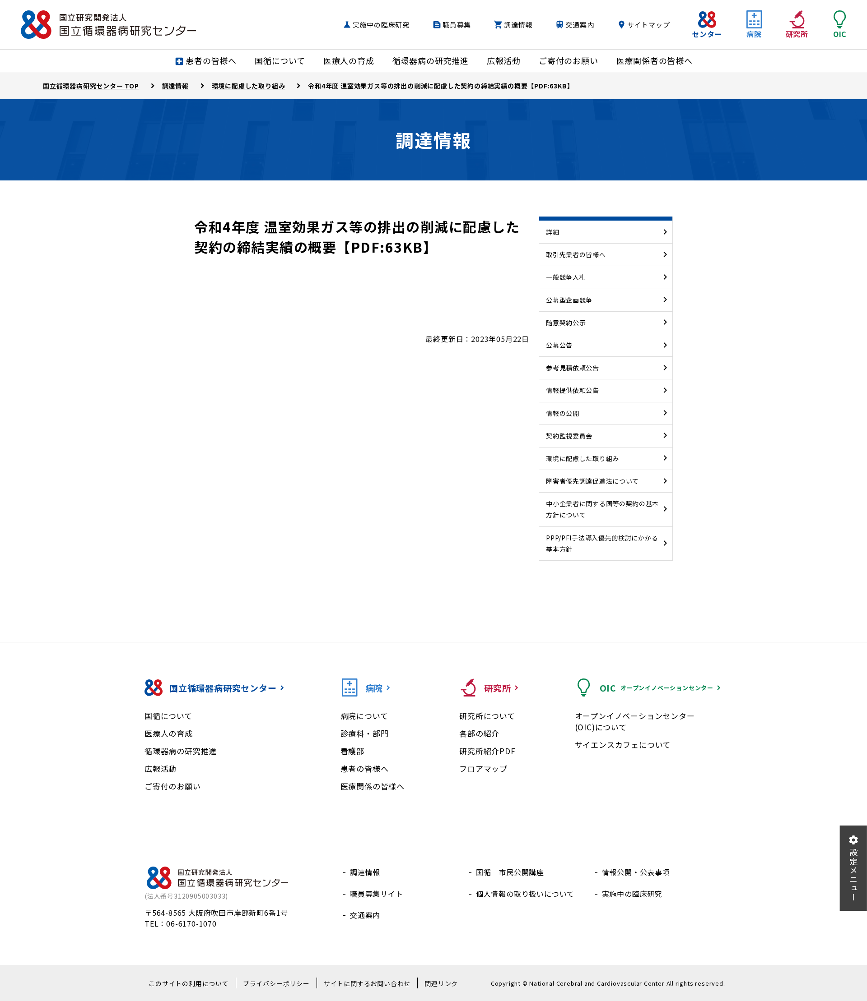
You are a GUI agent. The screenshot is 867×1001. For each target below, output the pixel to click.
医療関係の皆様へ (372, 786)
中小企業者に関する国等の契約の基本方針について (602, 509)
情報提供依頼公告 (572, 390)
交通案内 (579, 24)
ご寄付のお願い (172, 786)
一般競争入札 (566, 276)
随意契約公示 (566, 322)
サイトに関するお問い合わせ (367, 983)
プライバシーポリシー (276, 983)
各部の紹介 (479, 733)
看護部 (352, 751)
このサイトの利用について (189, 983)
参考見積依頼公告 (572, 367)
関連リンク (441, 983)
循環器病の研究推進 (180, 751)
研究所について (487, 715)
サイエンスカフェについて (623, 744)
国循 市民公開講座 (510, 872)
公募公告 (559, 345)
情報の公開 (562, 413)
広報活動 (160, 768)
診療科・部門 (364, 733)
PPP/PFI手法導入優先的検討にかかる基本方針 (602, 543)
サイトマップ (648, 24)
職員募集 (457, 24)
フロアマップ (483, 768)
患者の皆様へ (364, 768)
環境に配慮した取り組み (582, 458)
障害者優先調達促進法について (592, 480)
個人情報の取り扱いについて (525, 893)
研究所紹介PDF (487, 751)
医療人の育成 (168, 733)
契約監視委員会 (569, 435)
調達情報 (518, 24)
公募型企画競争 (569, 299)
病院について (364, 715)
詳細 (552, 231)
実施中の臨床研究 (381, 24)
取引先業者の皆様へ (576, 254)
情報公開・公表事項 (636, 872)
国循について (168, 715)
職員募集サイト (376, 893)
